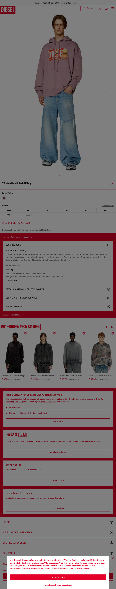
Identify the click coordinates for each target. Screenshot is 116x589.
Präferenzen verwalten (20, 568)
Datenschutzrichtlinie (60, 568)
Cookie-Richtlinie (81, 568)
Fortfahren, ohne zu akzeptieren (58, 585)
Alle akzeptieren (58, 577)
